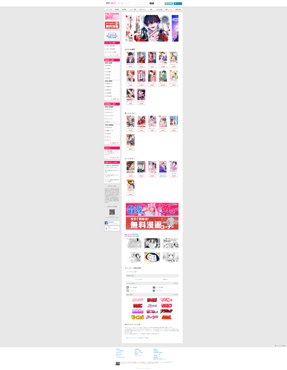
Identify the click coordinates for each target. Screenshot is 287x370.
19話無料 (131, 175)
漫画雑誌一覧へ (115, 143)
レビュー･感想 (133, 9)
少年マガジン (110, 112)
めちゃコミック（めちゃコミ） (141, 368)
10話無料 (163, 66)
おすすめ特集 (159, 9)
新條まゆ (108, 89)
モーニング (109, 118)
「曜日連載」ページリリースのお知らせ (111, 152)
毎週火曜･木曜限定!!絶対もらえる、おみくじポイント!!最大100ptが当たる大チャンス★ (112, 169)
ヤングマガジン (110, 115)
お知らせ (118, 355)
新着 (151, 9)
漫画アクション (110, 122)
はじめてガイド (119, 352)
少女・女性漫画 (110, 49)
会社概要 (155, 355)
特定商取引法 (156, 350)
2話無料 (141, 175)
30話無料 (131, 130)
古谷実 (108, 68)
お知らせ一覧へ (115, 157)
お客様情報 (137, 349)
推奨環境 (136, 354)
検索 (152, 3)
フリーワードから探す (131, 271)
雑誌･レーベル (169, 9)
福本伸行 (108, 65)
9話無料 (130, 149)
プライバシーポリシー (157, 354)
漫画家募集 (155, 357)
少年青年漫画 (159, 287)
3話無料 (173, 85)
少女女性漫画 (133, 287)
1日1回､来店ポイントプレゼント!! (111, 175)
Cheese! (108, 133)
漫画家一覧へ (116, 99)
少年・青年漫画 (110, 45)
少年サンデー (110, 109)
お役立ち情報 (118, 354)
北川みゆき (109, 96)
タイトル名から (139, 279)
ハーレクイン (132, 290)
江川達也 (108, 71)
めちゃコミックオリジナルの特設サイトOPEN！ (137, 337)
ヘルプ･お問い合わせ (120, 357)
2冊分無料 (163, 85)
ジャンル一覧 (109, 9)
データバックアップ (139, 355)
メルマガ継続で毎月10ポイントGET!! (112, 180)
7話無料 (130, 85)
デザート (108, 140)
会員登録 (118, 349)
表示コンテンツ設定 (139, 352)
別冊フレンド (110, 130)
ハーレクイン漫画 (111, 52)
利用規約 (155, 349)
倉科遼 (108, 78)
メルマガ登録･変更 (120, 350)
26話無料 (174, 66)
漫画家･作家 (178, 9)
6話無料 (141, 66)
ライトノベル (159, 290)
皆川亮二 (108, 74)
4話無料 (130, 66)
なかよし (108, 137)
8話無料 (152, 85)
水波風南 (108, 93)
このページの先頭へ (281, 345)
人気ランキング (142, 9)
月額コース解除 (138, 350)
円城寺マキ (109, 86)
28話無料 (141, 85)
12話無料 (141, 103)
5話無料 (130, 103)
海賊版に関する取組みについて (159, 358)
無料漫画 (117, 9)
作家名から (165, 279)
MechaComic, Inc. (148, 368)
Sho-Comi (109, 127)
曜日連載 (124, 9)
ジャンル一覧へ (115, 55)
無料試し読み (163, 175)
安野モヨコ (109, 83)
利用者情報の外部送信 (157, 352)
